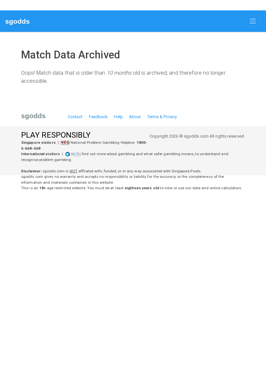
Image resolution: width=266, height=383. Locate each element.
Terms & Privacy (162, 116)
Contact (75, 116)
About (135, 116)
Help (118, 116)
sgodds (17, 21)
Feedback (98, 116)
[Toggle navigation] (253, 21)
